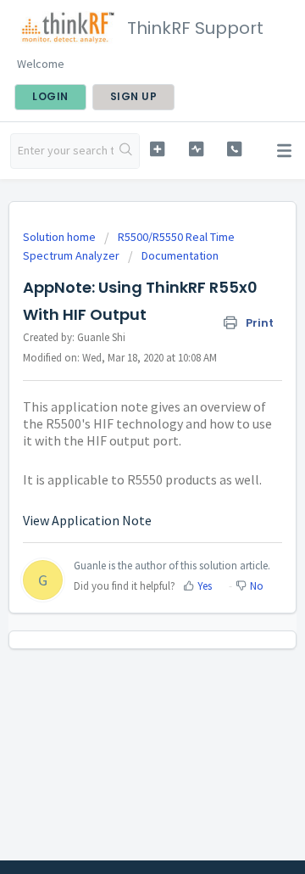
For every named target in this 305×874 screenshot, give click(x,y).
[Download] (121, 425)
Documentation (180, 255)
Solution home (60, 236)
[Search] (126, 151)
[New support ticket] (157, 149)
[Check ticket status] (196, 149)
